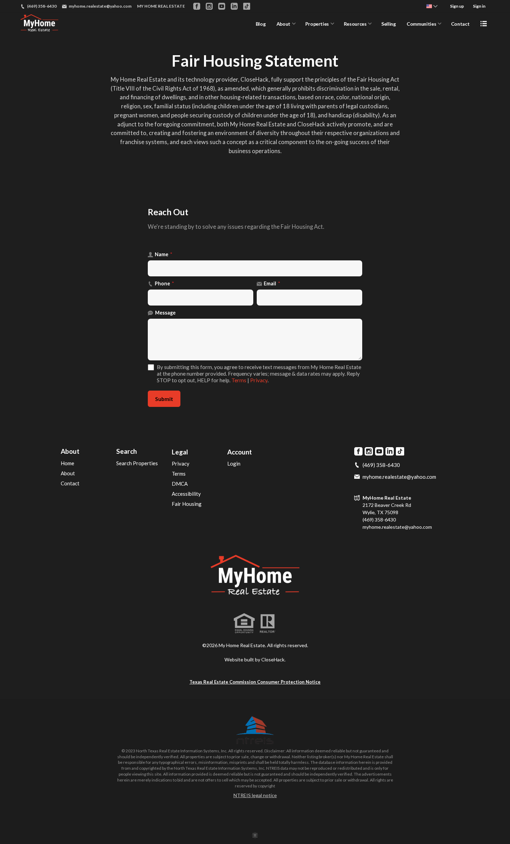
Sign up (457, 6)
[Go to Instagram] (209, 6)
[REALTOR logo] (267, 623)
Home (67, 463)
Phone (164, 283)
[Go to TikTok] (246, 6)
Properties (317, 24)
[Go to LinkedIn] (234, 6)
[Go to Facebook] (196, 6)
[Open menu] (484, 24)
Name (163, 254)
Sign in (479, 6)
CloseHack (272, 659)
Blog (261, 24)
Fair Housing (187, 504)
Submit (164, 398)
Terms (238, 380)
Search (126, 451)
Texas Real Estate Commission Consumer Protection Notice (255, 682)
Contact (460, 24)
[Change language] (432, 6)
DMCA (180, 484)
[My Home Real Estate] (255, 577)
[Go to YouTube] (221, 6)
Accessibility (186, 494)
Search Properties (137, 463)
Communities (421, 24)
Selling (388, 24)
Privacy (258, 380)
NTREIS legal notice (255, 795)
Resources (355, 24)
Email (272, 283)
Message (165, 313)
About (283, 24)
